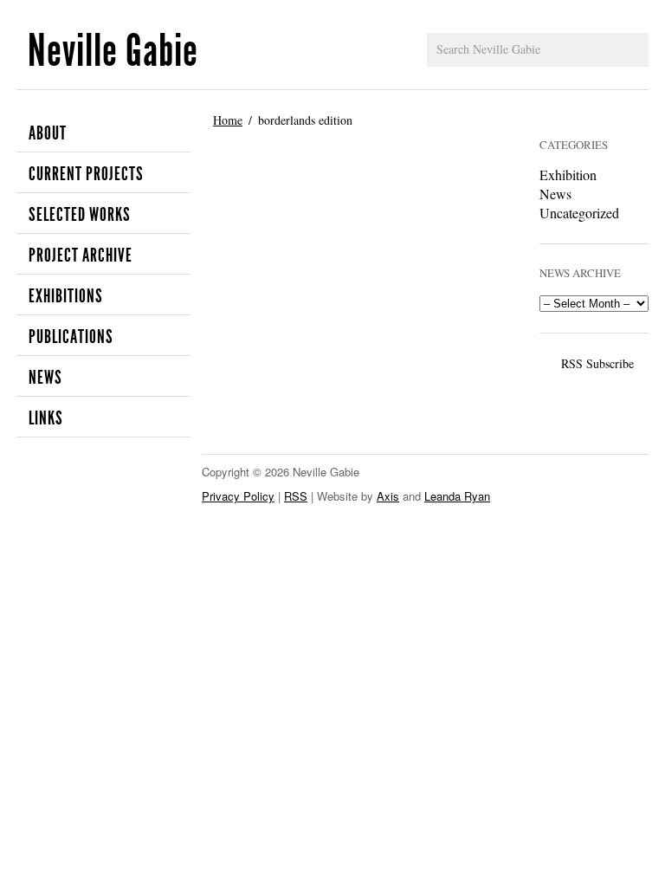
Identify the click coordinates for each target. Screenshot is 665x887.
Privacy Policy (238, 496)
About (48, 133)
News (45, 377)
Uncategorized (579, 213)
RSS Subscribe (597, 363)
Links (46, 418)
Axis (388, 496)
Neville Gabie (113, 50)
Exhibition (568, 174)
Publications (71, 337)
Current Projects (86, 174)
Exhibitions (66, 296)
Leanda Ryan (457, 496)
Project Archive (80, 255)
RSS (295, 496)
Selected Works (80, 215)
